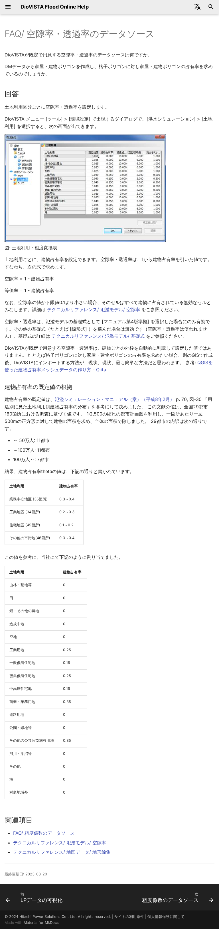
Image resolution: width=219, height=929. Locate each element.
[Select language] (197, 7)
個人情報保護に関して (165, 916)
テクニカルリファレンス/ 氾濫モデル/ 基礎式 (98, 336)
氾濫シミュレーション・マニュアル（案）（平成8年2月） (115, 399)
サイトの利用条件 (129, 916)
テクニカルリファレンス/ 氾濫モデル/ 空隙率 (93, 309)
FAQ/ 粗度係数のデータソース (44, 833)
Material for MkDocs (41, 922)
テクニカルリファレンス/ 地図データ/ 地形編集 (62, 852)
